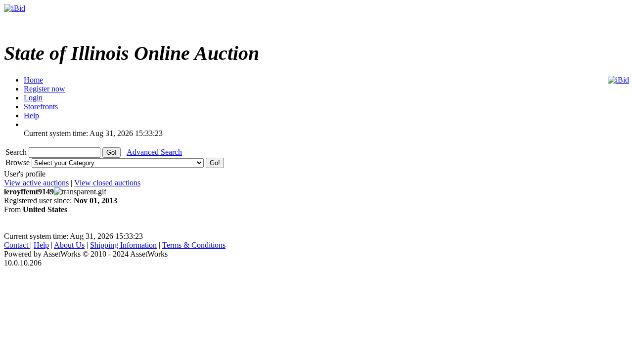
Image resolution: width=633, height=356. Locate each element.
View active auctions (36, 182)
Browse (18, 162)
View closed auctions (107, 182)
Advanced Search (154, 152)
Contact (17, 245)
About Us (69, 245)
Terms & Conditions (194, 245)
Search (17, 152)
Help (41, 245)
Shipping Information (123, 245)
